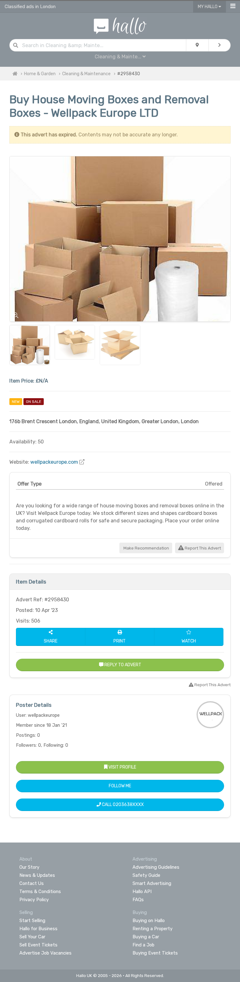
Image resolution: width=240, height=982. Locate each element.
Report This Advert (202, 548)
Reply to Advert (122, 664)
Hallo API (142, 891)
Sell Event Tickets (38, 945)
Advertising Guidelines (155, 867)
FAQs (138, 899)
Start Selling (32, 920)
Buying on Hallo (148, 920)
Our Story (29, 867)
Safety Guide (146, 875)
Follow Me (120, 786)
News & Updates (37, 875)
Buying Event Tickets (155, 953)
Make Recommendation (145, 548)
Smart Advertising (151, 883)
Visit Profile (122, 767)
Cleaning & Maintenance (86, 73)
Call (122, 804)
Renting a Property (152, 928)
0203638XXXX (128, 804)
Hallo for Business (38, 928)
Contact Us (31, 883)
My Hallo (208, 6)
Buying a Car (145, 937)
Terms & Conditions (40, 891)
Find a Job (143, 945)
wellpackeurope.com (54, 462)
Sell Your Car (32, 937)
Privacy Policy (34, 899)
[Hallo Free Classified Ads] (120, 25)
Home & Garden (40, 73)
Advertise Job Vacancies (45, 953)
